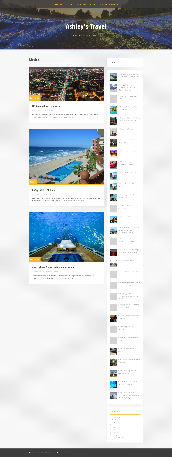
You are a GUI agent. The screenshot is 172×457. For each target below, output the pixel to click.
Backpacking (113, 4)
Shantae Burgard (51, 110)
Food (113, 427)
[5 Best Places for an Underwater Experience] (66, 237)
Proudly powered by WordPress (39, 453)
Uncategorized (116, 435)
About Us (69, 4)
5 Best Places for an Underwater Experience (54, 267)
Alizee (58, 453)
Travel (114, 430)
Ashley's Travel (86, 26)
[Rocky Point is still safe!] (66, 156)
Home (56, 4)
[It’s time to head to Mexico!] (66, 84)
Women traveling (80, 4)
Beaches (33, 182)
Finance (114, 425)
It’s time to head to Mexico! (46, 106)
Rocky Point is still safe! (44, 190)
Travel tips (103, 4)
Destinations (93, 4)
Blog (62, 4)
